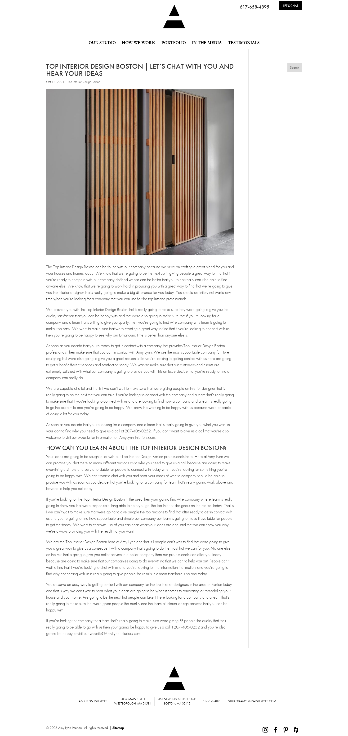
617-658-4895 (254, 7)
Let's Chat (290, 6)
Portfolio (173, 42)
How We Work (138, 42)
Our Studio (102, 42)
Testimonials (243, 42)
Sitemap (118, 727)
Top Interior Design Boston (83, 82)
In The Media (207, 42)
